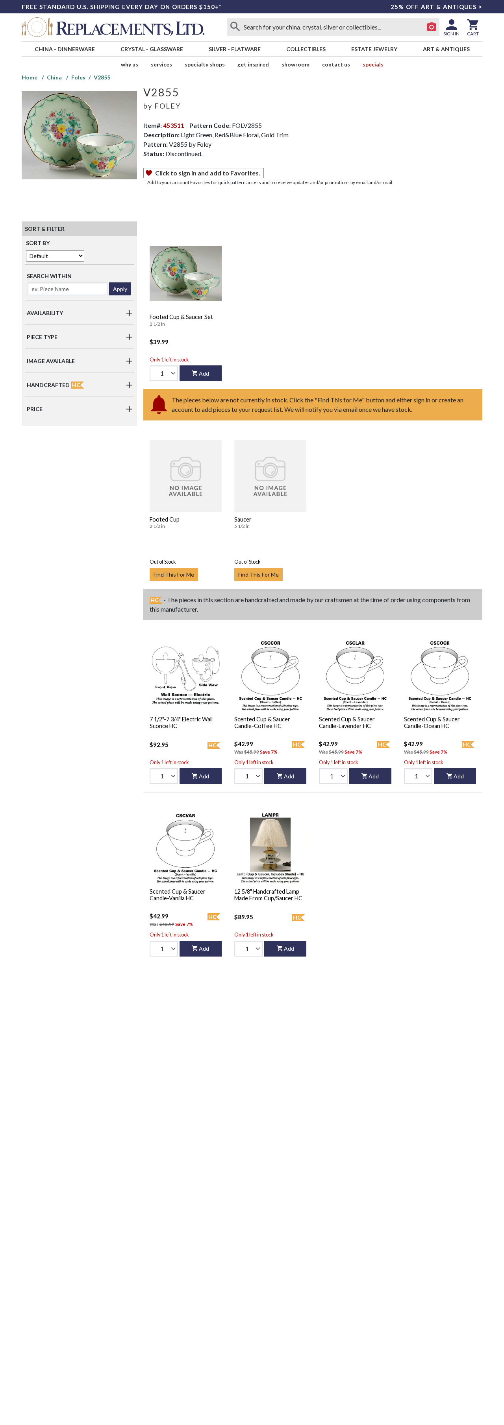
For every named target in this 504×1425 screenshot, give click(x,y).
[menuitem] (64, 49)
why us (129, 64)
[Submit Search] (235, 27)
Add (204, 373)
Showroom (295, 64)
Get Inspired (253, 64)
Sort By (38, 243)
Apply (120, 289)
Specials (373, 64)
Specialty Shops (205, 64)
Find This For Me (174, 574)
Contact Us (336, 64)
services (161, 64)
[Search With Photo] (431, 27)
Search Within (49, 276)
